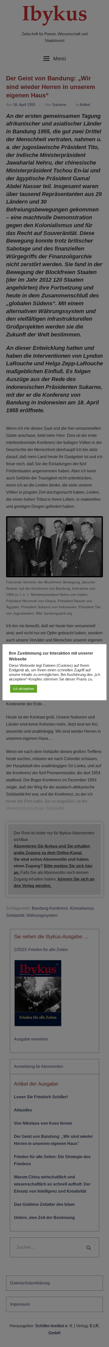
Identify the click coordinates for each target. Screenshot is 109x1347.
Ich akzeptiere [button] (23, 689)
